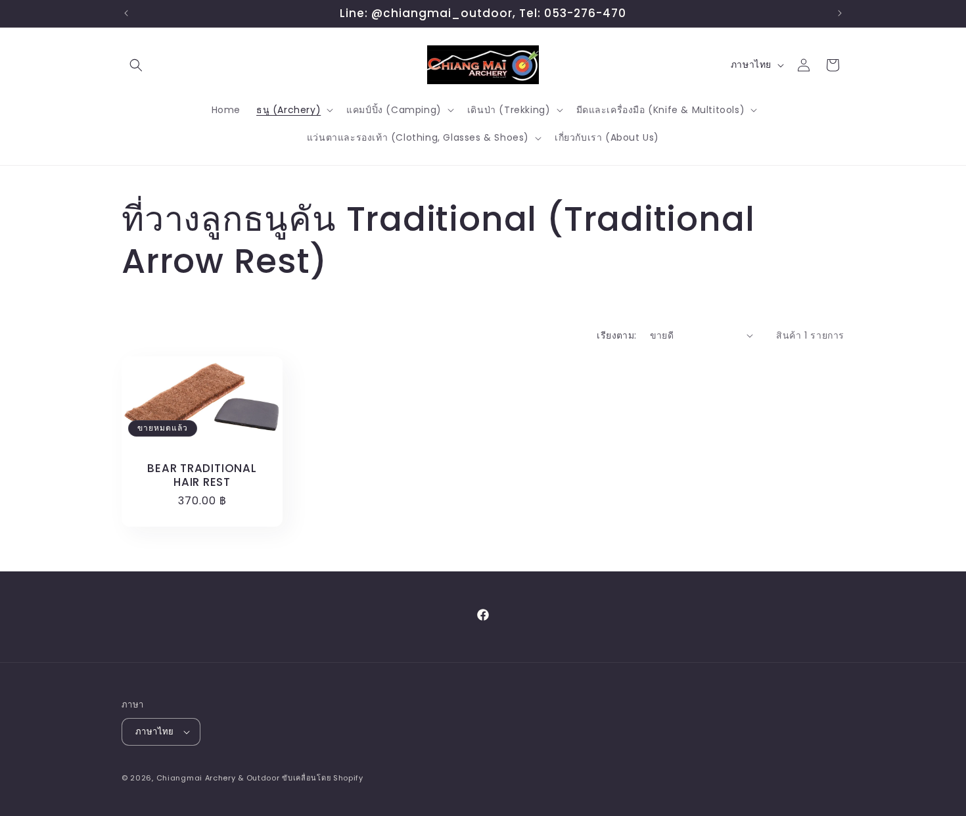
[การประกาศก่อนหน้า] (126, 13)
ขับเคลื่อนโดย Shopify (322, 778)
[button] (136, 65)
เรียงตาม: (616, 335)
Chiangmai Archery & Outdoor (218, 778)
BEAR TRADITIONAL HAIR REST (201, 475)
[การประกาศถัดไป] (839, 13)
